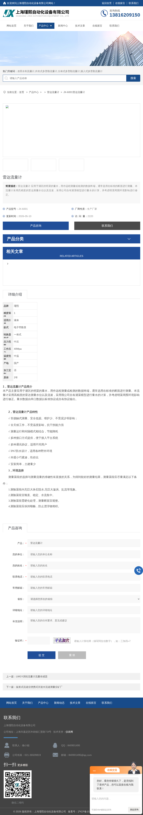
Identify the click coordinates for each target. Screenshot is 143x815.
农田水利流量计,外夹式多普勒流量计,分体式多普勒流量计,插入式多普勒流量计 (60, 71)
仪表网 (69, 732)
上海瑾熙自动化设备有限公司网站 (35, 3)
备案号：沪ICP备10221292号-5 (85, 811)
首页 (22, 92)
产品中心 (43, 25)
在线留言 (120, 3)
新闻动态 (59, 702)
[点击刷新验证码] (62, 640)
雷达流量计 (53, 92)
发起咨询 (134, 809)
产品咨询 (35, 225)
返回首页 (107, 3)
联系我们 (133, 3)
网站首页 (11, 25)
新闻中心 (63, 25)
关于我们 (28, 25)
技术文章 (80, 25)
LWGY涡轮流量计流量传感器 (31, 676)
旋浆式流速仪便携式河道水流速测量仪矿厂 (39, 687)
